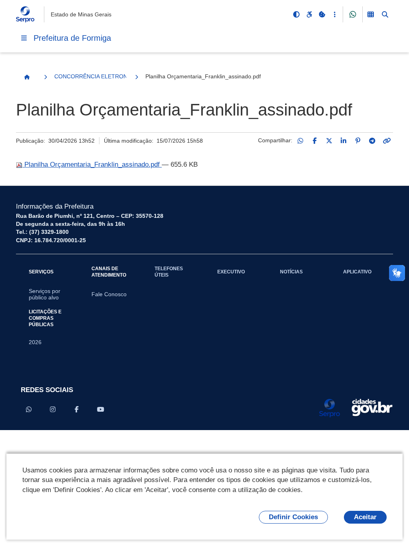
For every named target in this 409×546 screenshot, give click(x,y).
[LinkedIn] (343, 140)
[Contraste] (296, 14)
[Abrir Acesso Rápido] (334, 14)
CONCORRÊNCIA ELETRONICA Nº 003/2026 (90, 76)
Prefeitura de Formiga (72, 38)
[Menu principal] (24, 38)
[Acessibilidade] (309, 14)
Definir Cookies (293, 517)
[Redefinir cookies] (322, 14)
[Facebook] (314, 140)
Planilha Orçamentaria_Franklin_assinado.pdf (92, 164)
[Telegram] (372, 140)
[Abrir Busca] (385, 14)
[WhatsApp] (300, 140)
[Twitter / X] (329, 140)
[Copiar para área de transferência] (386, 140)
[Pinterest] (357, 140)
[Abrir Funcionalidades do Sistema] (370, 14)
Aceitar (365, 517)
